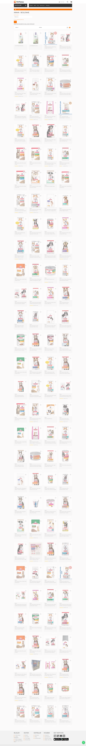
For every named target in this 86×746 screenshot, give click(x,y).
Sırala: (16, 27)
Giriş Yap (62, 1)
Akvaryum (42, 5)
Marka (40, 27)
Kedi (35, 5)
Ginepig (47, 5)
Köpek (31, 5)
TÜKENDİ (25, 51)
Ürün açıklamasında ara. (19, 19)
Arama (19, 9)
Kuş (38, 5)
